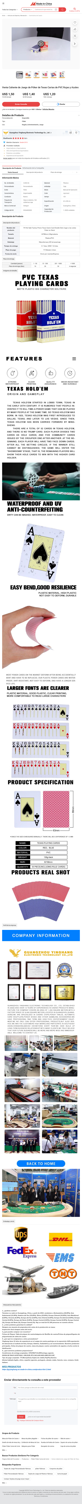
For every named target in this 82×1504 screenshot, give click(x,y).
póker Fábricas (40, 1469)
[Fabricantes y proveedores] (41, 4)
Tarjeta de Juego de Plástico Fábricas (40, 1474)
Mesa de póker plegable (29, 1438)
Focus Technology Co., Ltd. (37, 1490)
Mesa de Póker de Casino (10, 1438)
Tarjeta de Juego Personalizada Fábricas (17, 1469)
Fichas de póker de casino (49, 1438)
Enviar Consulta (21, 104)
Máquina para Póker (28, 1446)
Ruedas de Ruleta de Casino (50, 1442)
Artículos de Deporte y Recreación (17, 15)
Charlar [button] (62, 104)
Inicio (3, 15)
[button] (72, 172)
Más (3, 1483)
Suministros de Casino (35, 15)
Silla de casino (65, 1438)
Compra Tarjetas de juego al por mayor (16, 1479)
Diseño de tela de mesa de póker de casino (12, 1442)
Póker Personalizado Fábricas (14, 1474)
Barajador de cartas (47, 1446)
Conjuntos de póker (56, 1469)
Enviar (21, 1417)
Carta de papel (62, 1474)
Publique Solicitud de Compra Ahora (30, 1420)
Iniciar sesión (7, 158)
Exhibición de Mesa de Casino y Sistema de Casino (38, 1442)
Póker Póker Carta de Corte (11, 1446)
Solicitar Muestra (48, 109)
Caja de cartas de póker (68, 1446)
